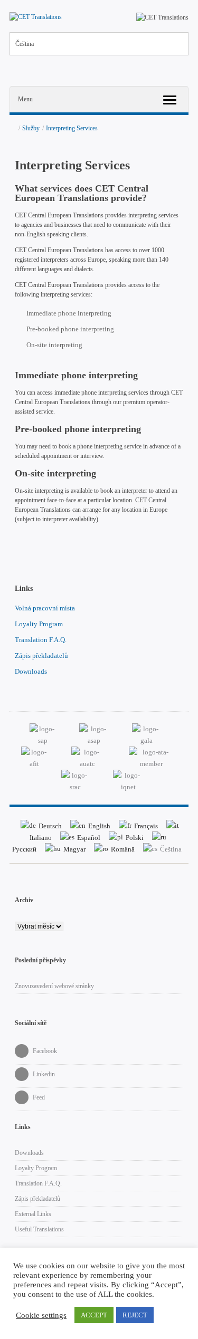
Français (146, 826)
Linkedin (43, 1074)
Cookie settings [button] (41, 1315)
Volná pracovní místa (45, 608)
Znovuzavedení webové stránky (54, 986)
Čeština (24, 43)
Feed (38, 1097)
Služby (31, 128)
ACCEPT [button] (94, 1315)
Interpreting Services (72, 128)
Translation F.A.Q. (41, 640)
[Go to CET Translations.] (13, 128)
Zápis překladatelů (41, 655)
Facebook (44, 1051)
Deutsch (50, 826)
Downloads (31, 671)
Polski (135, 837)
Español (88, 837)
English (99, 826)
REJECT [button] (134, 1315)
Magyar (74, 849)
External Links (33, 1214)
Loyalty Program (39, 624)
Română (123, 849)
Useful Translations (39, 1229)
